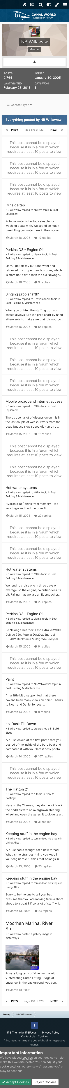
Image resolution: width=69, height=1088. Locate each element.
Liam (37, 254)
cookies (27, 1057)
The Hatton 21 (17, 789)
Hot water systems (21, 487)
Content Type (19, 105)
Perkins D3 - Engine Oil (25, 249)
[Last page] (62, 129)
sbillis (37, 209)
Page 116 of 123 (34, 129)
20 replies (44, 515)
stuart (37, 728)
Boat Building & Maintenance (23, 302)
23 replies (45, 866)
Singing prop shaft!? (22, 294)
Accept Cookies (17, 1082)
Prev (14, 129)
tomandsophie (42, 838)
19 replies (44, 237)
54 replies (44, 327)
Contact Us (28, 1036)
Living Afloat (13, 842)
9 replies (43, 282)
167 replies (45, 756)
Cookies (43, 1036)
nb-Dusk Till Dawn (21, 724)
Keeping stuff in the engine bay (31, 834)
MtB (36, 406)
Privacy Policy (50, 1032)
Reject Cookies (45, 1082)
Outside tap (15, 205)
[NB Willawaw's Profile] (34, 62)
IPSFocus (31, 1032)
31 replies (44, 822)
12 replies (44, 434)
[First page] (6, 129)
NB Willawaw (13, 209)
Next (54, 129)
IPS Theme (14, 1032)
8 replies (43, 712)
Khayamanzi (41, 298)
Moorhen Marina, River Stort (29, 926)
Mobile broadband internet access (34, 401)
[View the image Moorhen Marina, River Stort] (22, 957)
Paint (10, 679)
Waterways (12, 937)
